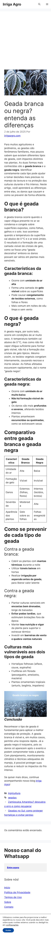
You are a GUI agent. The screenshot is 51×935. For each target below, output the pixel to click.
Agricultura (14, 793)
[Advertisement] (25, 42)
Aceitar (8, 930)
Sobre (7, 902)
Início (7, 887)
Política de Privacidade (17, 892)
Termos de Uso (13, 897)
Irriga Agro (12, 4)
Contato (8, 906)
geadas (12, 797)
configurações (12, 925)
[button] (39, 4)
